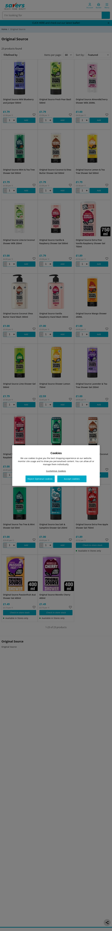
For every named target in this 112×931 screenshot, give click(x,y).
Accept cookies (72, 478)
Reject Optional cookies (40, 478)
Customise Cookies (56, 470)
